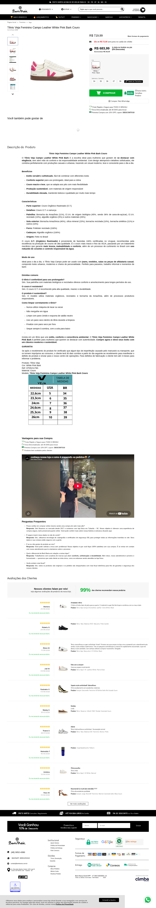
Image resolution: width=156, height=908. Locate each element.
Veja (30, 22)
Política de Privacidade (65, 904)
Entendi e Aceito (109, 900)
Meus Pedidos (54, 869)
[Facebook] (19, 877)
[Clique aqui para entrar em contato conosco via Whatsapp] (148, 900)
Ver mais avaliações (78, 803)
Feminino (22, 22)
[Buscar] (122, 9)
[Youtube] (26, 877)
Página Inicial (12, 22)
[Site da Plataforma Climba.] (142, 878)
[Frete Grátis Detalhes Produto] (142, 93)
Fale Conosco (54, 850)
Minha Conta (54, 871)
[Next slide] (13, 93)
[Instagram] (22, 877)
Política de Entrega (56, 848)
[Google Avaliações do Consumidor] (134, 842)
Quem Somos (54, 843)
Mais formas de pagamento (138, 36)
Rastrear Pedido (55, 874)
